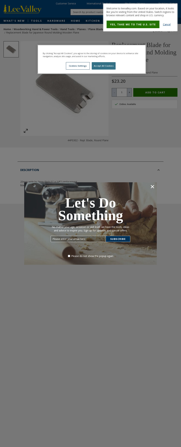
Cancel (167, 24)
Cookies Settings (78, 65)
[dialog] (140, 17)
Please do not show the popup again (92, 256)
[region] (91, 59)
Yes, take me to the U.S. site (133, 24)
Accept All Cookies (103, 65)
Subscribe (118, 239)
